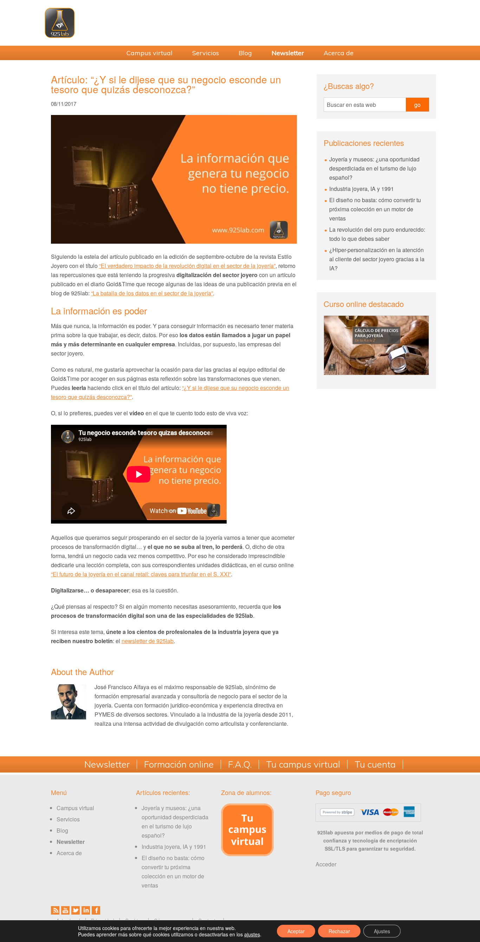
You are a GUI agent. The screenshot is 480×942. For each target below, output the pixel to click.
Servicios (68, 819)
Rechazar (339, 931)
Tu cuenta (375, 764)
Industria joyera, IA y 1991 (361, 189)
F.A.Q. (240, 764)
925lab (240, 23)
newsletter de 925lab (148, 641)
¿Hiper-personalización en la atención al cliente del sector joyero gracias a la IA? (376, 259)
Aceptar (296, 931)
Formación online (179, 764)
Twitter (75, 910)
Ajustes (382, 931)
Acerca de (69, 853)
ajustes (252, 934)
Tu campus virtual (303, 764)
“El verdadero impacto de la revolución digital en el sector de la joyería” (187, 266)
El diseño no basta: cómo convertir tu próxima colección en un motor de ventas (375, 209)
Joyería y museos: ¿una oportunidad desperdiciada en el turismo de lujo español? (374, 168)
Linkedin (86, 910)
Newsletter (107, 764)
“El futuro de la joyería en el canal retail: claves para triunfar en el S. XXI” (141, 574)
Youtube (65, 910)
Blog (62, 830)
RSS (55, 910)
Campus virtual (75, 808)
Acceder (326, 864)
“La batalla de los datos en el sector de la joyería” (152, 293)
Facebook (96, 910)
